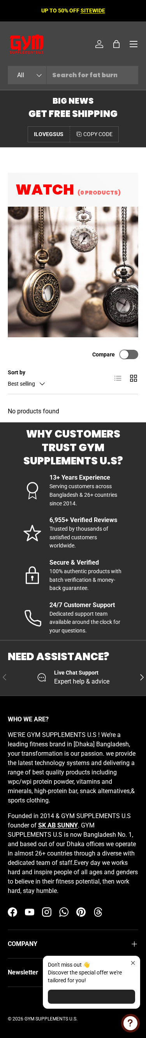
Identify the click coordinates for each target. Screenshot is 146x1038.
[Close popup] (132, 962)
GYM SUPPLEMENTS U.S (50, 1019)
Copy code (98, 134)
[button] (116, 44)
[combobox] (73, 75)
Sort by (16, 372)
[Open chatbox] (130, 1023)
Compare (103, 354)
